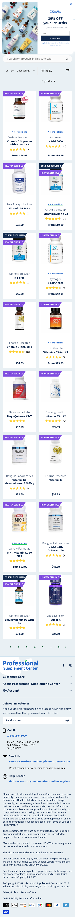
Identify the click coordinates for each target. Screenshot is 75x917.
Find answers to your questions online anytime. (40, 781)
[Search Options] (68, 59)
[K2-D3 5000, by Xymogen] (55, 107)
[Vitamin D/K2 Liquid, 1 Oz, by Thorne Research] (19, 318)
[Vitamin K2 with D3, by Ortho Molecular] (55, 180)
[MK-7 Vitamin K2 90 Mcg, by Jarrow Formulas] (19, 519)
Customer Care (14, 677)
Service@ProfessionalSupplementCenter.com (39, 761)
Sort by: (18, 71)
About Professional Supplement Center (31, 684)
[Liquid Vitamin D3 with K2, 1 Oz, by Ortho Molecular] (19, 591)
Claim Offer (55, 38)
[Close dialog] (70, 4)
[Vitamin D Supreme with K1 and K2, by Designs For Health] (19, 107)
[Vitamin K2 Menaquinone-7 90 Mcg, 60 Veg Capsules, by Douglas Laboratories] (19, 451)
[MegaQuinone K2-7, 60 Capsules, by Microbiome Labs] (19, 387)
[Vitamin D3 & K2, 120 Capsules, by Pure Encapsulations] (19, 180)
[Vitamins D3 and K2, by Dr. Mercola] (55, 318)
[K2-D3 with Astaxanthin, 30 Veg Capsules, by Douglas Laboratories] (55, 519)
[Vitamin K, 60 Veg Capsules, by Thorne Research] (55, 451)
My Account (11, 691)
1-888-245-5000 (17, 736)
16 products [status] (47, 81)
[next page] (65, 647)
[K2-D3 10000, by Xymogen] (55, 249)
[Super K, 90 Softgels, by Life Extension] (55, 591)
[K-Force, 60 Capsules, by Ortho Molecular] (19, 249)
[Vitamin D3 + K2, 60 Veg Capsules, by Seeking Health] (55, 387)
